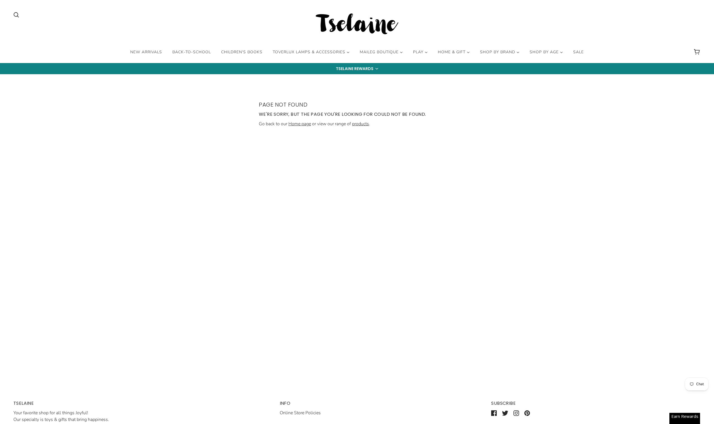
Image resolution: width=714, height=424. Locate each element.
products (360, 124)
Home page (299, 124)
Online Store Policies (300, 413)
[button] (357, 68)
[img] (16, 14)
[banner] (357, 25)
